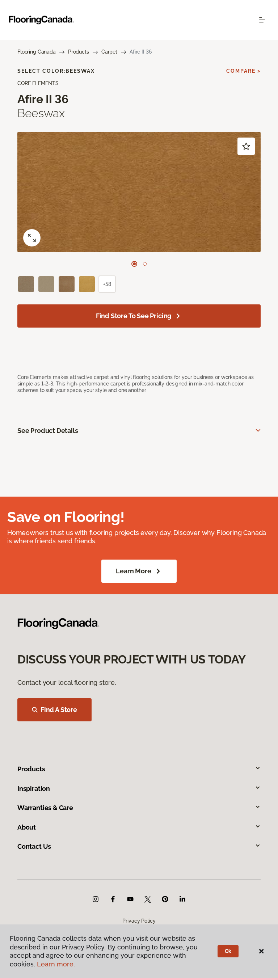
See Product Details (47, 430)
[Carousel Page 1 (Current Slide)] (134, 264)
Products (78, 52)
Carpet (109, 52)
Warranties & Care (45, 808)
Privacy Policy (138, 921)
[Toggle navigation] (262, 20)
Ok (228, 951)
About (26, 827)
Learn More (133, 571)
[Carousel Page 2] (145, 264)
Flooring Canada (36, 52)
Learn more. (56, 964)
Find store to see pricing (134, 316)
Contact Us (34, 846)
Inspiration (33, 788)
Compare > (243, 71)
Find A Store (59, 709)
